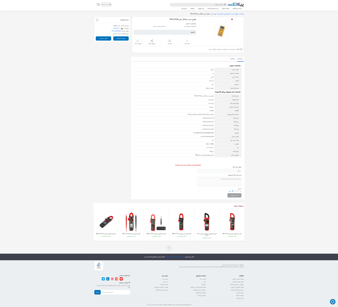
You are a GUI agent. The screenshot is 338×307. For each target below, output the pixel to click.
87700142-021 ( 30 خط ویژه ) (174, 257)
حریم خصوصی (240, 293)
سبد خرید (165, 282)
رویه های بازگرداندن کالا (237, 290)
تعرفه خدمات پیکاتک (238, 279)
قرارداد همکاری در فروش (237, 287)
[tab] (240, 59)
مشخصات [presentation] (240, 59)
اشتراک (97, 292)
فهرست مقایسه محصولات (161, 287)
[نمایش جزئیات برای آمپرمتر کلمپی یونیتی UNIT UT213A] (105, 221)
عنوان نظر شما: (236, 167)
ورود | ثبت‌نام (105, 4)
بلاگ (204, 282)
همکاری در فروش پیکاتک (237, 284)
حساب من (165, 279)
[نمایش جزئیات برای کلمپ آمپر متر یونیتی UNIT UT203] (181, 221)
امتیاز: (239, 189)
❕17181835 (117, 28)
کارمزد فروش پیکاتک (238, 282)
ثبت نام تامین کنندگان (162, 290)
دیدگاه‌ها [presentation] (232, 59)
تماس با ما (203, 279)
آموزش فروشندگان (201, 293)
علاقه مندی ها (164, 284)
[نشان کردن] (97, 19)
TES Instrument (116, 31)
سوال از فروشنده (121, 38)
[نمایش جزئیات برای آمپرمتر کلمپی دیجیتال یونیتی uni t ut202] (206, 221)
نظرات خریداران (103, 38)
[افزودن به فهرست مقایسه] (170, 41)
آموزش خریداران (201, 295)
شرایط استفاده (240, 295)
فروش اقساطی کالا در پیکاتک (198, 287)
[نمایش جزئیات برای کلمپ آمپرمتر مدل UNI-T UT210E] (131, 221)
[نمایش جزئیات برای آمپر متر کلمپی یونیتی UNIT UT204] (156, 221)
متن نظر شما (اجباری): (234, 175)
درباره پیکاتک (240, 298)
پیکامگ (204, 284)
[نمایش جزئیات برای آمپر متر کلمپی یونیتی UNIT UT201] (232, 221)
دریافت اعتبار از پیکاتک (199, 290)
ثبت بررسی (234, 195)
